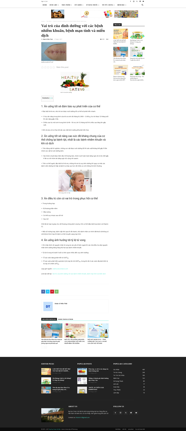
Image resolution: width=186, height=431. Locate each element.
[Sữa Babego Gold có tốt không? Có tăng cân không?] (137, 34)
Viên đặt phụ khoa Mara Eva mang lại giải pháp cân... (119, 60)
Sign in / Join (44, 1)
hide (51, 98)
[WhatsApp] (57, 292)
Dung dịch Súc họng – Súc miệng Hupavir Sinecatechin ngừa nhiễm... (137, 78)
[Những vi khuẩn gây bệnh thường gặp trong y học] (82, 380)
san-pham (131, 429)
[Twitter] (136, 1)
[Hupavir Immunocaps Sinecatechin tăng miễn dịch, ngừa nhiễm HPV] (120, 70)
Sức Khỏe (78, 5)
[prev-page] (42, 347)
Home (45, 5)
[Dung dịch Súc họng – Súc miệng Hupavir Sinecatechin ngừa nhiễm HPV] (137, 70)
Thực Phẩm (66, 5)
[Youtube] (143, 1)
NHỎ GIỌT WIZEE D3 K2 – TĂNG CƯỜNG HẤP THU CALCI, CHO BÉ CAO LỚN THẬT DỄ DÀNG (97, 341)
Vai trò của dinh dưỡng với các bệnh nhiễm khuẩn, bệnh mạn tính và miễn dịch (79, 274)
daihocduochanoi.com (60, 269)
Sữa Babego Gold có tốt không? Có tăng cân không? (136, 42)
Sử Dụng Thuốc (92, 5)
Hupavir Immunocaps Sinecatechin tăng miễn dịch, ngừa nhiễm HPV (119, 78)
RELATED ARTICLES (49, 319)
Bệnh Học (121, 5)
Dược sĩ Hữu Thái (48, 39)
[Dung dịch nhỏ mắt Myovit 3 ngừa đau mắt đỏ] (137, 52)
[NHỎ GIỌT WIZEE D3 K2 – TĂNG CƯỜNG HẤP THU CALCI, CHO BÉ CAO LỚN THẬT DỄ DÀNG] (98, 330)
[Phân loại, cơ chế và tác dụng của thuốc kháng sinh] (82, 371)
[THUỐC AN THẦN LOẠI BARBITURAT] (82, 390)
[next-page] (45, 347)
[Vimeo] (140, 1)
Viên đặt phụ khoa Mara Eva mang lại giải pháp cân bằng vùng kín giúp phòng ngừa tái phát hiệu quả (51, 341)
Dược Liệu (53, 5)
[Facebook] (130, 1)
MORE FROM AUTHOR (65, 319)
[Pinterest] (52, 292)
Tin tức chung (107, 5)
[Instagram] (133, 1)
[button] (142, 5)
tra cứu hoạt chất (140, 429)
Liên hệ (124, 429)
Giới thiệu (118, 429)
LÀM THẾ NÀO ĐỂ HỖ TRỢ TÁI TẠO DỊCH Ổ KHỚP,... (119, 42)
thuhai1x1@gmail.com (83, 417)
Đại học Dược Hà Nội (55, 429)
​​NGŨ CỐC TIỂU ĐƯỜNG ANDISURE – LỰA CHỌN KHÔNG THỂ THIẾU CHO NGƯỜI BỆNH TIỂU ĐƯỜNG (74, 341)
